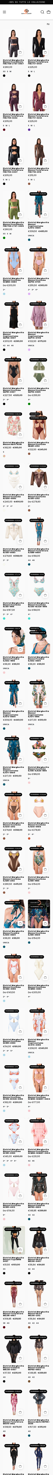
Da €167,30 (9, 610)
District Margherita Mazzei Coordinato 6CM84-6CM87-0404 (39, 1151)
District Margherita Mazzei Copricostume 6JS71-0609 (13, 770)
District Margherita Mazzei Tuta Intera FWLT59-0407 (13, 170)
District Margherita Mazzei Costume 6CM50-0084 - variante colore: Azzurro (4, 294)
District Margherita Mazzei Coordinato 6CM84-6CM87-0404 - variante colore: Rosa (29, 1165)
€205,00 (7, 121)
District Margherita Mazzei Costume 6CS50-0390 (13, 987)
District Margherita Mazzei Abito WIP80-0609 (39, 1422)
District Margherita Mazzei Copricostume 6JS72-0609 (38, 225)
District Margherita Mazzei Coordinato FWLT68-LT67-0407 (13, 62)
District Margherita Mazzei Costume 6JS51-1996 (38, 879)
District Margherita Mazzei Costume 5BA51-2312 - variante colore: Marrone (29, 454)
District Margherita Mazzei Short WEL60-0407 (38, 1259)
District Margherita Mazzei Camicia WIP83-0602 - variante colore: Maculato (29, 1381)
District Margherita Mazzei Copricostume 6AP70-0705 (38, 335)
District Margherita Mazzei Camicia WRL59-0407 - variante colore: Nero (4, 1381)
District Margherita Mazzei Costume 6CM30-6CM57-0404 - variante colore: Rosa (29, 1111)
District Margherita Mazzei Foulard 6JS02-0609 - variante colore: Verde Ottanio (29, 668)
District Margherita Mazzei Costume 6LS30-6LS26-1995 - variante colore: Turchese (29, 618)
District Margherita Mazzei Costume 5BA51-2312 (38, 444)
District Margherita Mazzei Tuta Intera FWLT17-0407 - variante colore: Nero (29, 76)
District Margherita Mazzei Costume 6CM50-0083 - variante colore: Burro (29, 1001)
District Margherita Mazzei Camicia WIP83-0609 (38, 1205)
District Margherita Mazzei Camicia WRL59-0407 (13, 1368)
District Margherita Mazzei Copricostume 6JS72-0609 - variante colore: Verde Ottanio (29, 240)
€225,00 (32, 67)
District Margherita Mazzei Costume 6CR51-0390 (13, 1041)
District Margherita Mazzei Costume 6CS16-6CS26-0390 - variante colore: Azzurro (4, 1111)
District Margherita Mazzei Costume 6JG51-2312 (13, 879)
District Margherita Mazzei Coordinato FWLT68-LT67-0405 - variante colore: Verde (4, 238)
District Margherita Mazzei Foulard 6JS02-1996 (13, 659)
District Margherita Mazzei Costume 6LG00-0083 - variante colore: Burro (4, 510)
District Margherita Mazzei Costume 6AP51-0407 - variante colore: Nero (4, 404)
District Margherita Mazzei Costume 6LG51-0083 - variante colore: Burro (4, 564)
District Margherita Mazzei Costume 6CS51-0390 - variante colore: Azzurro (4, 1165)
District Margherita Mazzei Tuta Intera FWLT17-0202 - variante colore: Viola (29, 130)
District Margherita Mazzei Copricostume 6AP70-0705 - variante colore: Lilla (29, 350)
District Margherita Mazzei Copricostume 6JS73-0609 (13, 714)
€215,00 (32, 175)
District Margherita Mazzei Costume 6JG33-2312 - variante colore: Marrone (4, 838)
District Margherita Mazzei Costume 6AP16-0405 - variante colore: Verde (29, 404)
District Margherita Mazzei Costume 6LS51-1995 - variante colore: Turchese (4, 618)
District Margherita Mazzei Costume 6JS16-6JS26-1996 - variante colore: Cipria (29, 783)
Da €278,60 (34, 502)
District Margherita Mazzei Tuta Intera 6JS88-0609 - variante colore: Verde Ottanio (29, 564)
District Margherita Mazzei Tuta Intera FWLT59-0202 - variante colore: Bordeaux (4, 130)
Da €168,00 (34, 556)
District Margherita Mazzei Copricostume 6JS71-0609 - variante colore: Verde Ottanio (4, 784)
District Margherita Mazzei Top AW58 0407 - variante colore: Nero (4, 1273)
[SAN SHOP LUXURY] (27, 12)
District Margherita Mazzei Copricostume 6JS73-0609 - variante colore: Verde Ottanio (4, 728)
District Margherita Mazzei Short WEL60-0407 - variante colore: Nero (29, 1273)
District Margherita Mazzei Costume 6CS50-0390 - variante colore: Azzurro (4, 1001)
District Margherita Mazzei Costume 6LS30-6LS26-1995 (38, 605)
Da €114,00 (9, 1211)
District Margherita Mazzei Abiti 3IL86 (13, 443)
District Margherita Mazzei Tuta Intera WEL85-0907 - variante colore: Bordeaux (4, 1327)
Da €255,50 (34, 395)
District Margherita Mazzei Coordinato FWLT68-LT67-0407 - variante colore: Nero (4, 76)
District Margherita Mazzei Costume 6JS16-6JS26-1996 (38, 769)
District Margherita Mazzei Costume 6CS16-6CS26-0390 (13, 1097)
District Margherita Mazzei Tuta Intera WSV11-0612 (13, 1422)
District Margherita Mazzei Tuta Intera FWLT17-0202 (38, 116)
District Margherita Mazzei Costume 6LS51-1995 (13, 605)
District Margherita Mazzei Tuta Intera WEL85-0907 (13, 1313)
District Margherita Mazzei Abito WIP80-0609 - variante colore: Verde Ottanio (29, 1435)
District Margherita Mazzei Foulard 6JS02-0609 (38, 659)
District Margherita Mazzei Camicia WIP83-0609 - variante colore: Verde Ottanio (29, 1219)
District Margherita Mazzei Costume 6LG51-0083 (13, 551)
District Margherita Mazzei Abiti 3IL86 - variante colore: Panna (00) (4, 456)
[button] (42, 12)
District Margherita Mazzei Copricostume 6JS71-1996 (38, 714)
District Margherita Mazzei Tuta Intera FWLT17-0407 (38, 62)
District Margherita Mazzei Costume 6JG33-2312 (13, 825)
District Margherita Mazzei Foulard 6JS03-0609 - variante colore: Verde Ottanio (4, 947)
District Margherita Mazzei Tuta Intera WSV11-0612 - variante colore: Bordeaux (4, 1435)
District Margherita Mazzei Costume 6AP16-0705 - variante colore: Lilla (29, 294)
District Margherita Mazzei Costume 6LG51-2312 (38, 496)
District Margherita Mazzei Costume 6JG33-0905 (38, 825)
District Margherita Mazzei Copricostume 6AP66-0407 (13, 335)
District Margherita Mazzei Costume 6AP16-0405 (38, 390)
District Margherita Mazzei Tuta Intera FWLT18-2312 (38, 170)
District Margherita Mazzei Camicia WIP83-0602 (38, 1368)
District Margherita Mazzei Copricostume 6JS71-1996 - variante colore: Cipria (29, 728)
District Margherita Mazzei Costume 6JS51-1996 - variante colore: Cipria (29, 892)
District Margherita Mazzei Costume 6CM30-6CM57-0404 (39, 1097)
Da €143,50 (9, 992)
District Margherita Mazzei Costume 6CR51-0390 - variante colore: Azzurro (4, 1055)
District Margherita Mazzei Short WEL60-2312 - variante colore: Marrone (29, 1327)
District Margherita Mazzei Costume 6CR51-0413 (13, 1205)
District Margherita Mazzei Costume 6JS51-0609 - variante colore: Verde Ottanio (29, 942)
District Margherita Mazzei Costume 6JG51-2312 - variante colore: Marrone (4, 892)
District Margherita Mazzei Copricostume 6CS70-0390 (38, 1042)
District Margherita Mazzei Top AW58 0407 (13, 1259)
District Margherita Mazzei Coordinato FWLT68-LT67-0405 (13, 224)
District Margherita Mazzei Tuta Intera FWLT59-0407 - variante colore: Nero (4, 184)
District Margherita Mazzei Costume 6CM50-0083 (38, 987)
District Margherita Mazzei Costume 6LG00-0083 (13, 496)
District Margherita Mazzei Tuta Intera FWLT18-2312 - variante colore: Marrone (29, 184)
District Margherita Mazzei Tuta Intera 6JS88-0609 (38, 551)
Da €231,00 (34, 1156)
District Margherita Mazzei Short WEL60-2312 (38, 1313)
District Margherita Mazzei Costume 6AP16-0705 (38, 280)
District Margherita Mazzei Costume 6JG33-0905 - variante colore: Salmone (29, 838)
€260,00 (7, 67)
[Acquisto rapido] (20, 52)
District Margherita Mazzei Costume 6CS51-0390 (13, 1151)
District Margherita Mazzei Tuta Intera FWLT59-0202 (13, 116)
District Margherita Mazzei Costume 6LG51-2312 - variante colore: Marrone (29, 510)
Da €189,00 (34, 774)
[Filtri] (48, 24)
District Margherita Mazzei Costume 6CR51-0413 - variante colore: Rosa (4, 1219)
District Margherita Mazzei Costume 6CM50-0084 (13, 280)
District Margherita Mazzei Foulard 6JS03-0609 (13, 933)
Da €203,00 (9, 285)
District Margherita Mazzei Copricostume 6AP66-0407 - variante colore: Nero (4, 350)
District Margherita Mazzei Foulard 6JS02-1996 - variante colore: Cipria (4, 672)
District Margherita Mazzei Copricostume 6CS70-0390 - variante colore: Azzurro (29, 1057)
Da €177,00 (34, 1102)
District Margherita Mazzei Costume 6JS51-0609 (38, 933)
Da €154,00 (34, 884)
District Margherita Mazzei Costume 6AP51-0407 (13, 390)
